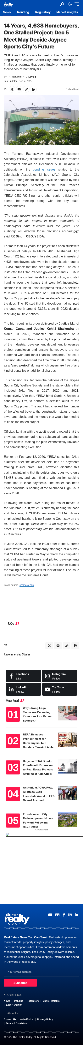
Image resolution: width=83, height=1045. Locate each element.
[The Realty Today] (8, 4)
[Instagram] (59, 676)
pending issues (44, 169)
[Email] (19, 89)
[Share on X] (12, 89)
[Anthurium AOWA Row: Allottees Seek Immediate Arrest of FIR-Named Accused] (67, 793)
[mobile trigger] (76, 4)
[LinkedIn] (23, 689)
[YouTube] (50, 915)
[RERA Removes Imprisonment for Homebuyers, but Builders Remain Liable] (67, 740)
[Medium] (59, 689)
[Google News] (57, 915)
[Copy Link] (26, 89)
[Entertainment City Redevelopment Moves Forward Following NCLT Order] (67, 819)
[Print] (33, 89)
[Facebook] (23, 676)
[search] (62, 4)
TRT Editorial (14, 76)
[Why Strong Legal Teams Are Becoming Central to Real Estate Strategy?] (67, 713)
